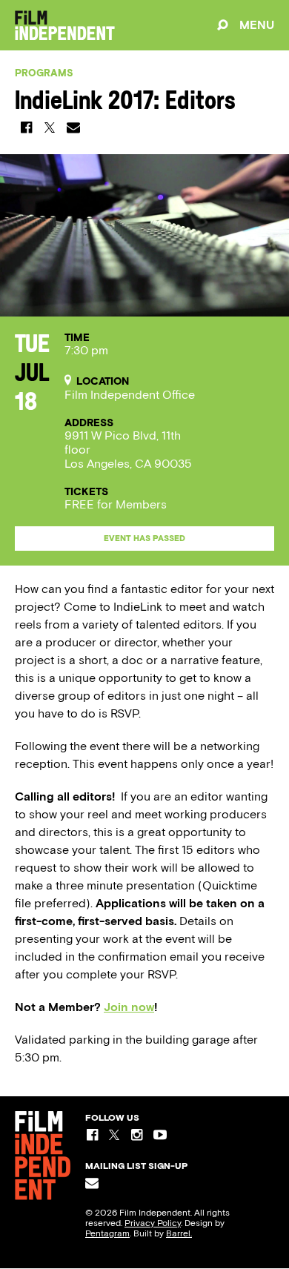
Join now (129, 1007)
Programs (44, 73)
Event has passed (144, 538)
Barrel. (179, 1233)
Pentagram (107, 1233)
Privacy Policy (152, 1223)
